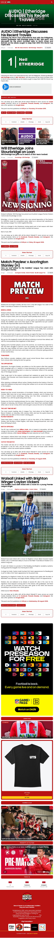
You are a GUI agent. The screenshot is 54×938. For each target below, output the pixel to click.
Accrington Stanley (20, 272)
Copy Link (47, 122)
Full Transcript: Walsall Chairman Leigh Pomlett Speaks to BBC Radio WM (44, 141)
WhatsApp (31, 122)
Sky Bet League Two (40, 272)
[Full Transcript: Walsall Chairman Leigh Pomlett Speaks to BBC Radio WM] (44, 136)
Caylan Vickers (33, 489)
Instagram (46, 103)
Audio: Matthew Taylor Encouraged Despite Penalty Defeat (25, 141)
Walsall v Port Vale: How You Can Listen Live (8, 142)
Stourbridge (18, 157)
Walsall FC (40, 47)
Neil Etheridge (32, 47)
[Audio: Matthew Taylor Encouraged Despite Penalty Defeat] (27, 136)
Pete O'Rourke (14, 591)
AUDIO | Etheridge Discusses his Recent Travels (27, 15)
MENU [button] (3, 2)
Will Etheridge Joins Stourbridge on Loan (14, 737)
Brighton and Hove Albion (22, 489)
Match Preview (30, 272)
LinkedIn (22, 122)
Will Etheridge (26, 157)
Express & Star (33, 915)
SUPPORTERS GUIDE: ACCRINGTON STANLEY (16, 839)
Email (39, 122)
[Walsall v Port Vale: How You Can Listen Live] (9, 136)
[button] (52, 2)
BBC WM (18, 25)
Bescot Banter (27, 25)
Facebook (24, 103)
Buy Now (27, 797)
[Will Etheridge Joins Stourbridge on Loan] (27, 730)
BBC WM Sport (20, 77)
